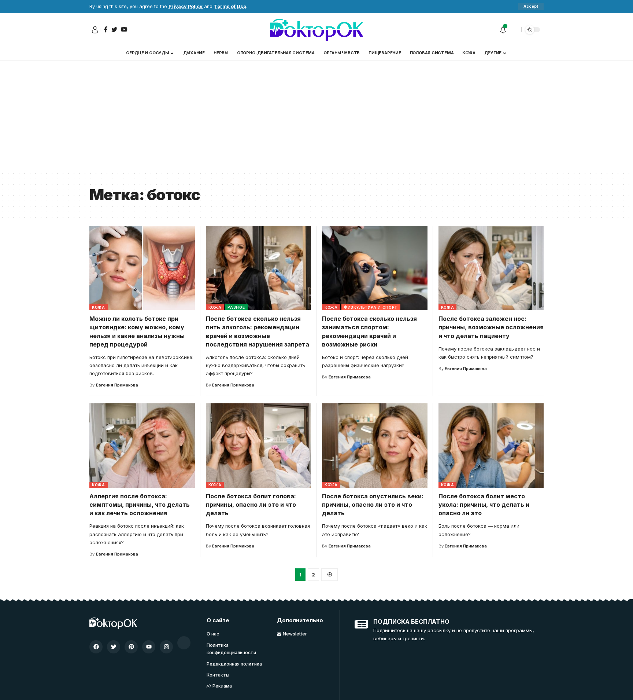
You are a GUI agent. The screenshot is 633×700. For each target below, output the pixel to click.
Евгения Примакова (117, 385)
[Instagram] (166, 646)
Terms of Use (230, 6)
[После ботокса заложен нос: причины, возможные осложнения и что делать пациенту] (491, 268)
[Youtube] (148, 646)
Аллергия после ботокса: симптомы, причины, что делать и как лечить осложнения (139, 504)
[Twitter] (113, 646)
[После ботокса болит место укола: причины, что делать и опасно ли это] (491, 445)
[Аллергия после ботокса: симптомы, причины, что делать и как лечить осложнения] (142, 445)
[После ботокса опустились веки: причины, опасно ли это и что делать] (374, 445)
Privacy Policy (186, 6)
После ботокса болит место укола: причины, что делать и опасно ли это (483, 504)
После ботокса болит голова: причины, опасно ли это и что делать (251, 504)
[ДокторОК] (316, 30)
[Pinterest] (131, 646)
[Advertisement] (316, 116)
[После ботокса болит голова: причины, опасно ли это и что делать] (258, 445)
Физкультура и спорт (371, 307)
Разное (236, 307)
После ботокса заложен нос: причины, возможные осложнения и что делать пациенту (491, 327)
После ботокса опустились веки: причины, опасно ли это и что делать (372, 504)
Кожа (98, 307)
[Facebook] (96, 646)
